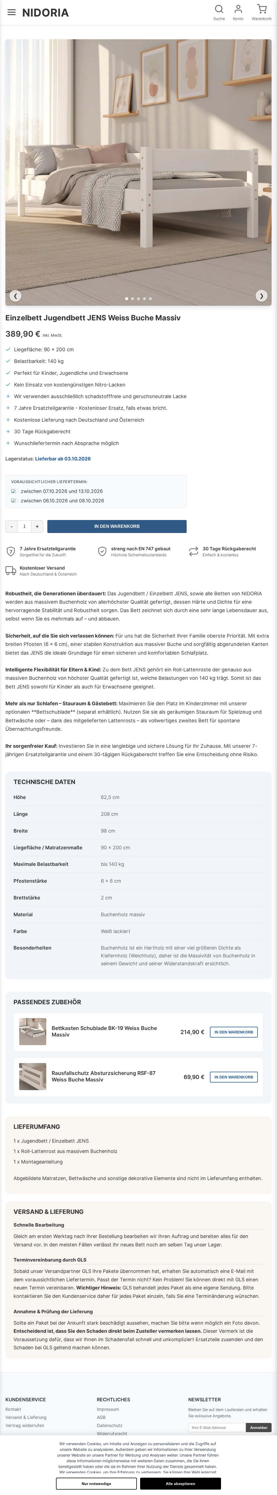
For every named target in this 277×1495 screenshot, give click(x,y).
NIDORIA (45, 12)
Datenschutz (110, 1425)
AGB (101, 1417)
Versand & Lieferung (26, 1417)
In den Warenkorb (117, 526)
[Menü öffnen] (11, 12)
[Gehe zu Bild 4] (144, 298)
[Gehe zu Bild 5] (150, 298)
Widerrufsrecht (112, 1433)
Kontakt (13, 1409)
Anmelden (258, 1428)
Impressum (108, 1409)
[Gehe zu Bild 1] (126, 298)
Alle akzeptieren (180, 1483)
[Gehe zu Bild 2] (132, 298)
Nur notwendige (96, 1483)
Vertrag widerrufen (24, 1425)
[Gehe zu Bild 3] (138, 298)
